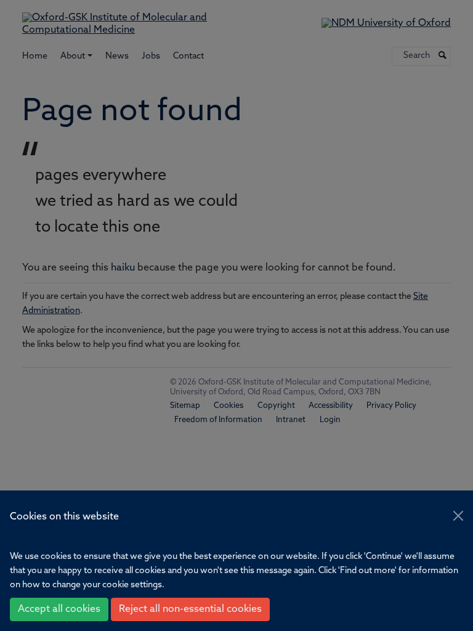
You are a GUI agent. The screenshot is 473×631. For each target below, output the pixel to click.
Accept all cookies (59, 609)
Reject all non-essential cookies (190, 609)
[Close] (458, 516)
